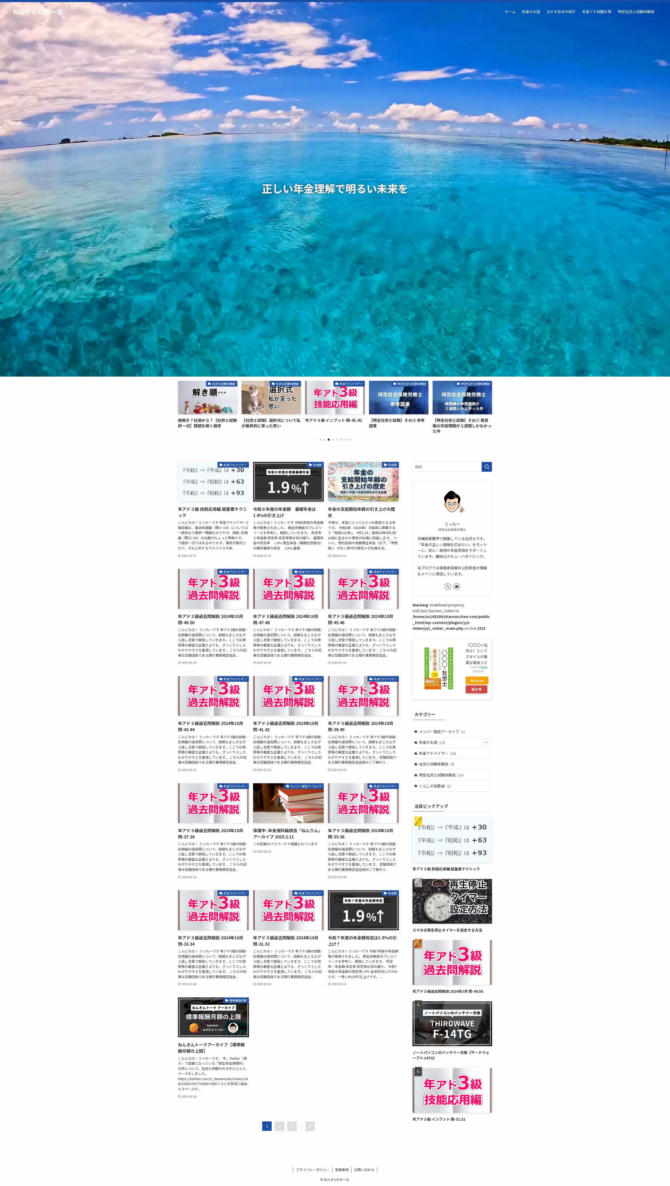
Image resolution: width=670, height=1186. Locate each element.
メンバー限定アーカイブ (442, 731)
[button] (320, 440)
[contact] (456, 586)
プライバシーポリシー (313, 1169)
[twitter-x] (447, 586)
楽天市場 (476, 690)
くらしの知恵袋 (435, 785)
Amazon (477, 680)
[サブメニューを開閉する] (486, 742)
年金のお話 (432, 742)
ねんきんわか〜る (38, 11)
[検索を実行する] (487, 467)
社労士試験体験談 (436, 764)
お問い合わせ (364, 1169)
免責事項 (342, 1169)
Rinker (484, 666)
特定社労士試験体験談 (441, 775)
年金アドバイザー (437, 753)
